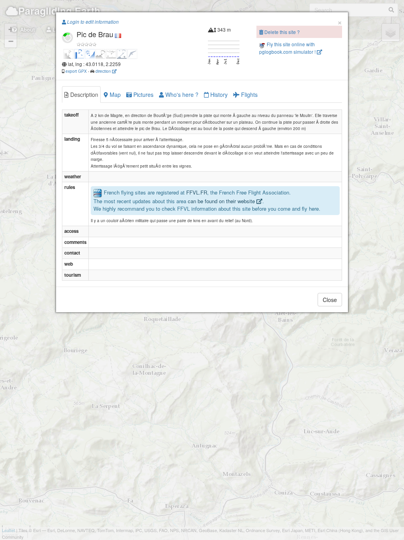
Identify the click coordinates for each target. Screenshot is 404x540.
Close (330, 300)
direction (103, 71)
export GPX (76, 71)
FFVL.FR (196, 192)
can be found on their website (222, 201)
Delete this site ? (281, 31)
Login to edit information (92, 22)
